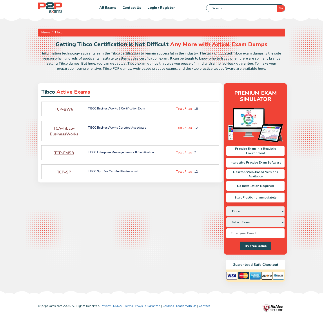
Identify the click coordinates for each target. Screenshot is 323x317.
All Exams (107, 7)
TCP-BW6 (64, 109)
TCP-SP (64, 172)
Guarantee (152, 306)
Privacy (106, 306)
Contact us (131, 7)
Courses (168, 306)
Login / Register (161, 7)
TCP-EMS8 (64, 153)
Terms (128, 306)
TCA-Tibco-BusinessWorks (64, 131)
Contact (204, 306)
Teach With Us (186, 306)
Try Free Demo (255, 246)
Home (46, 32)
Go (281, 8)
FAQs (139, 306)
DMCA (117, 306)
